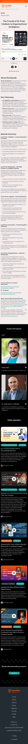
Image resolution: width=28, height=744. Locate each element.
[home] (6, 6)
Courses (14, 711)
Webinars (14, 708)
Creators (14, 702)
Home (14, 697)
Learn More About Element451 (14, 727)
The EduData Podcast (18, 304)
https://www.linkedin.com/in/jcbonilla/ (11, 292)
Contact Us (14, 725)
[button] (25, 6)
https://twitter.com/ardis (7, 288)
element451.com (13, 316)
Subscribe (14, 673)
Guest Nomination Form (14, 730)
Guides (14, 714)
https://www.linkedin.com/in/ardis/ (10, 286)
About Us (14, 722)
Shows (14, 700)
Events (14, 705)
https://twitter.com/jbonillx (8, 294)
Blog (14, 717)
